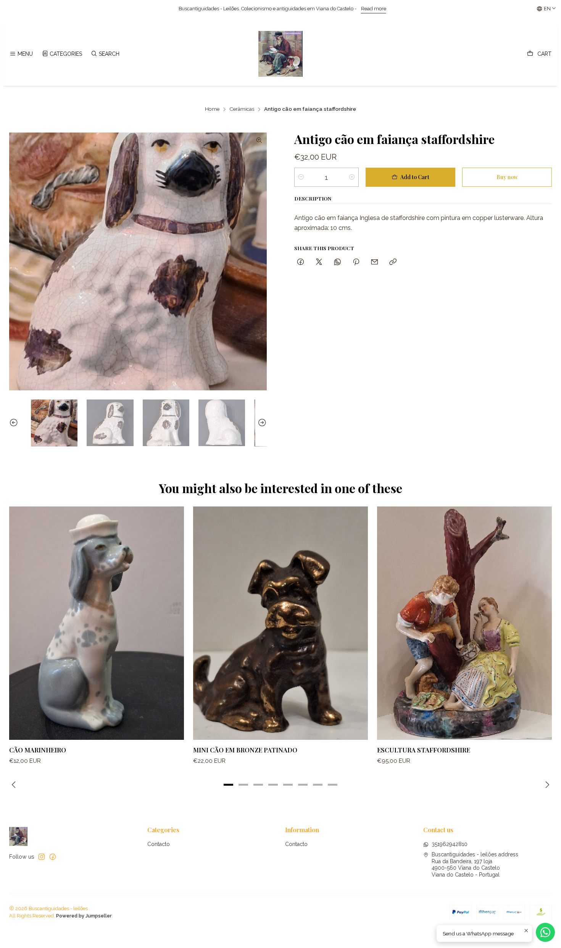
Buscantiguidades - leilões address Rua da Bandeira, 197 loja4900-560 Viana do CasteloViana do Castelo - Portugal (475, 864)
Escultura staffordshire (423, 750)
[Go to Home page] (280, 54)
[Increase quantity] (351, 177)
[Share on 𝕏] (319, 262)
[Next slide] (261, 423)
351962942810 (450, 844)
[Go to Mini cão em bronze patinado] (280, 623)
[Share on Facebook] (300, 262)
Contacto (158, 844)
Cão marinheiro (37, 750)
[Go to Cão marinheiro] (96, 623)
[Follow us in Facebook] (52, 857)
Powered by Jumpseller (84, 916)
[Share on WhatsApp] (337, 262)
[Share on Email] (374, 262)
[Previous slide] (15, 423)
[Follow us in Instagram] (41, 857)
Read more (266, 8)
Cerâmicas (241, 109)
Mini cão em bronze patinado (245, 750)
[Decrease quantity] (301, 177)
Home (212, 109)
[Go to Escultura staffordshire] (464, 623)
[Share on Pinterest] (356, 262)
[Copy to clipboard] (393, 262)
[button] (228, 784)
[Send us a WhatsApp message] (545, 932)
